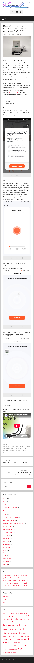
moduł (24, 448)
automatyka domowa (12, 613)
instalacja (5, 629)
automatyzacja (22, 613)
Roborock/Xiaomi (8, 547)
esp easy (5, 622)
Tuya (7, 444)
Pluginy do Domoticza (11, 517)
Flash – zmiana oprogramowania (13, 523)
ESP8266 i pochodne (9, 520)
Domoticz (6, 511)
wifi (27, 646)
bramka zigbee (15, 448)
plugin (4, 639)
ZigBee (21, 649)
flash (13, 622)
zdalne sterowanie (12, 649)
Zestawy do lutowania (11, 507)
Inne (6, 504)
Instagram (6, 602)
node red (13, 636)
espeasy (28, 619)
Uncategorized (7, 558)
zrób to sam (13, 652)
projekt (21, 639)
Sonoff (5, 553)
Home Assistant (8, 529)
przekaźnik (12, 450)
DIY (4, 501)
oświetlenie (19, 636)
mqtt (9, 636)
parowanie (25, 636)
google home (19, 622)
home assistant (11, 625)
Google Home (7, 526)
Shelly (5, 550)
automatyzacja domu (10, 616)
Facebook (6, 596)
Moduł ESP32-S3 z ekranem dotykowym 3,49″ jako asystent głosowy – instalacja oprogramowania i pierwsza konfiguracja (15, 583)
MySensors (6, 539)
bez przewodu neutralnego (13, 446)
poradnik (5, 450)
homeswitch (23, 625)
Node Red (6, 541)
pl (28, 636)
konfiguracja (16, 633)
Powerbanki (6, 544)
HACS (25, 622)
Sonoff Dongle (13, 92)
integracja (11, 629)
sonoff (11, 643)
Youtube (5, 599)
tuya (9, 453)
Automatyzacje (9, 532)
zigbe (12, 453)
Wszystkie (6, 561)
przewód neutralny (20, 450)
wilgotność (5, 649)
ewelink (9, 622)
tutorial (5, 453)
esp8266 (22, 619)
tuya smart (22, 646)
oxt (28, 448)
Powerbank (16, 639)
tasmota (17, 643)
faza (21, 448)
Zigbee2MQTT (6, 652)
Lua (6, 514)
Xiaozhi (5, 564)
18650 (4, 613)
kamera (10, 633)
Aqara (5, 498)
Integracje (8, 535)
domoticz (15, 619)
